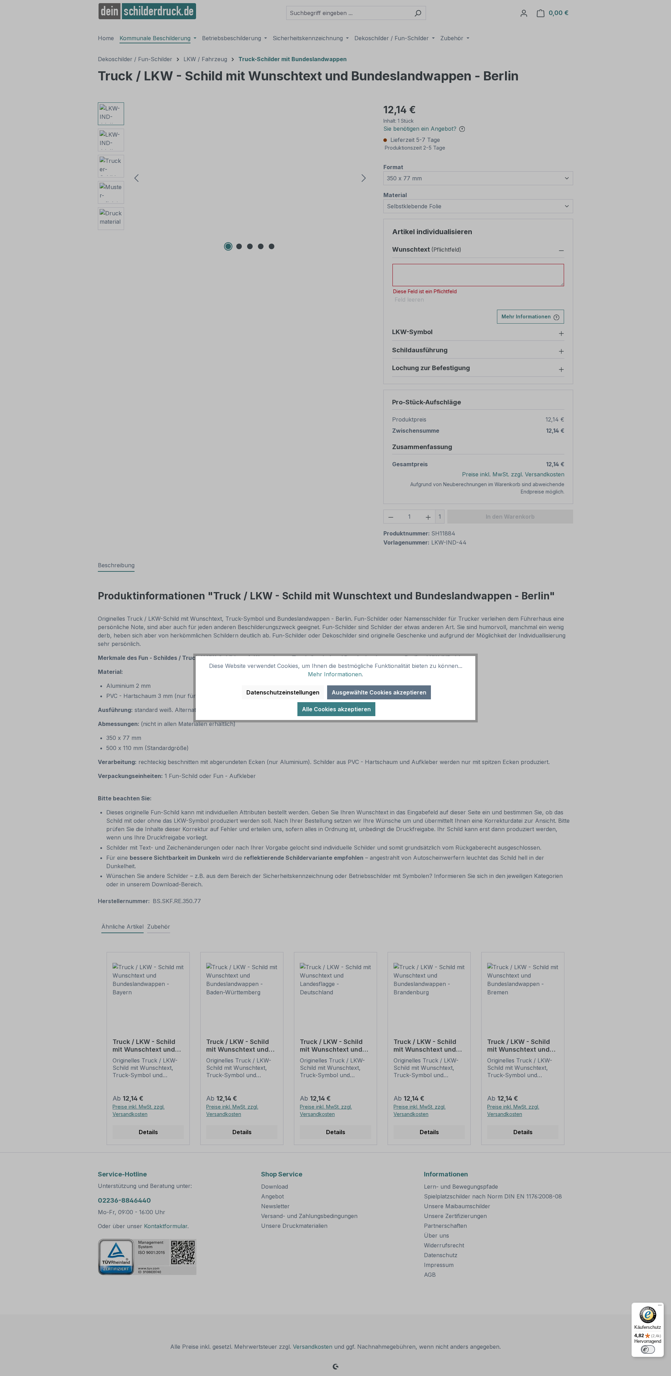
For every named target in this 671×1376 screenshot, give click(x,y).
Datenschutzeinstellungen (282, 692)
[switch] (648, 1349)
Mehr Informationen (335, 674)
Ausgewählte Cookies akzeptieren (379, 692)
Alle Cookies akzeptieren (336, 709)
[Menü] (660, 1307)
